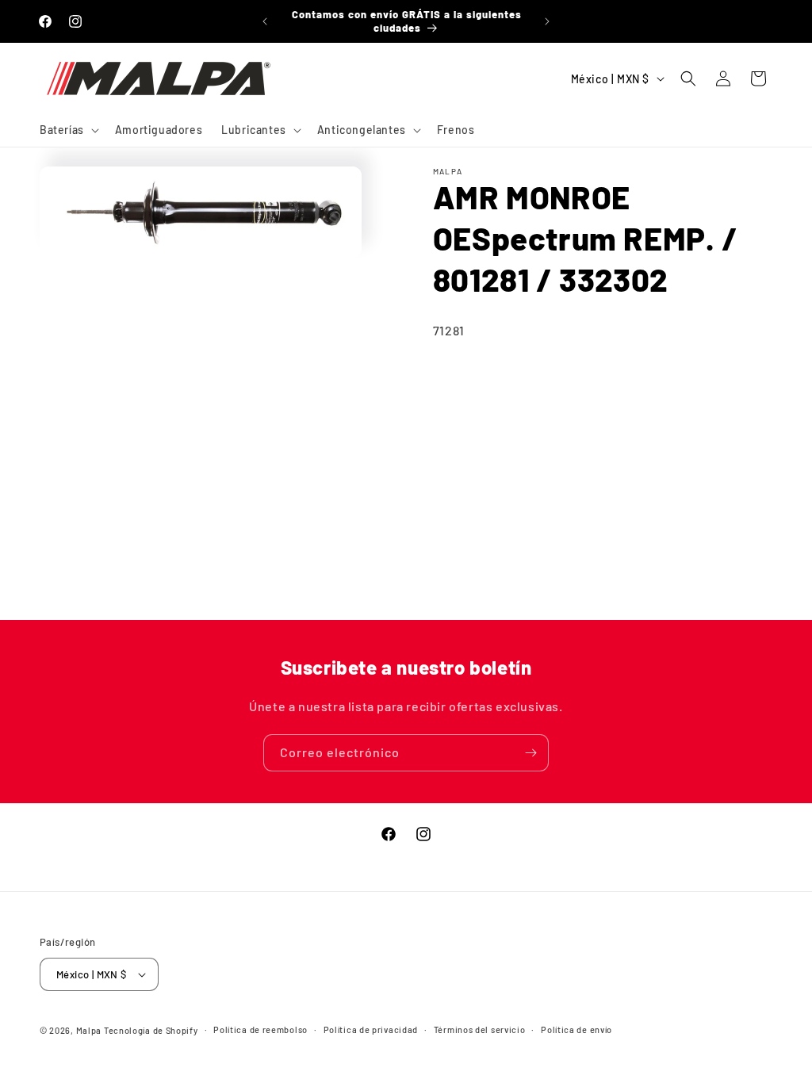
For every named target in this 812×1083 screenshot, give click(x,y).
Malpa (89, 1030)
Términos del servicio (480, 1029)
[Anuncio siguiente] (547, 21)
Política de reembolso (260, 1029)
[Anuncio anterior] (264, 21)
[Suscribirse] (530, 752)
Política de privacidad (371, 1029)
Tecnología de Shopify (151, 1030)
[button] (67, 130)
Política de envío (576, 1029)
